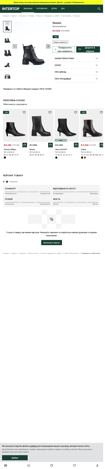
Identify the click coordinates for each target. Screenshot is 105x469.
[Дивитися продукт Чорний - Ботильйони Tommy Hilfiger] (15, 125)
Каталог (23, 16)
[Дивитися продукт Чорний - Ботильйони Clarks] (91, 125)
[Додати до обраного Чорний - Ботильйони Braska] (49, 112)
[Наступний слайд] (7, 76)
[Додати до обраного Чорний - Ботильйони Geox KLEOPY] (74, 112)
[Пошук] (99, 8)
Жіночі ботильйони (72, 252)
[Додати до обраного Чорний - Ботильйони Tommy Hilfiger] (23, 112)
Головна (6, 16)
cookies (33, 446)
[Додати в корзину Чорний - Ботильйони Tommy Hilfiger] (24, 144)
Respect (77, 16)
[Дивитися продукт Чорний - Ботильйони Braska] (40, 125)
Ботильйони (66, 16)
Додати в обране (90, 49)
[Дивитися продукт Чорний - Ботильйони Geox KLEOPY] (66, 125)
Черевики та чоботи (52, 16)
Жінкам (31, 16)
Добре (15, 458)
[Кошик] (51, 465)
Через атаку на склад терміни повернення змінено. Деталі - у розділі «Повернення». (49, 2)
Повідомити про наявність (65, 49)
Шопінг (14, 16)
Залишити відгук (51, 242)
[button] (15, 46)
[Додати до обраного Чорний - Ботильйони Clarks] (99, 112)
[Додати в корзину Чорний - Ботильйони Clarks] (100, 144)
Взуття (39, 16)
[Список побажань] (74, 465)
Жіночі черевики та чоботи (52, 252)
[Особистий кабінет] (97, 465)
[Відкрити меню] (28, 465)
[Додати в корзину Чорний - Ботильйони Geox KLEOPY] (74, 144)
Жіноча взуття (33, 252)
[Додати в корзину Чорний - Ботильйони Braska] (49, 144)
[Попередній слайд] (15, 46)
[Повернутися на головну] (10, 8)
